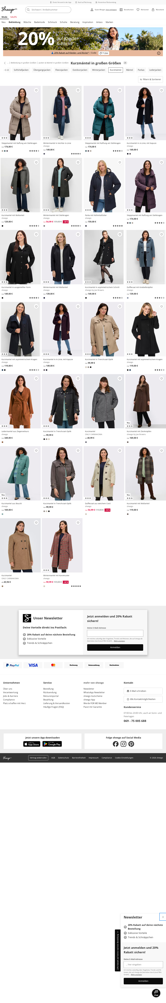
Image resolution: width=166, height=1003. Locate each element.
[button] (4, 63)
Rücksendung (50, 692)
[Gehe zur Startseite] (9, 10)
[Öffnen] (159, 53)
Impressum (94, 757)
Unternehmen (11, 682)
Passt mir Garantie (93, 706)
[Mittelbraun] (88, 367)
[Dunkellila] (7, 151)
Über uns (7, 688)
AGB (53, 757)
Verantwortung (10, 692)
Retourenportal (50, 696)
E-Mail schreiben (136, 692)
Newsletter (89, 688)
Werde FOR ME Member (95, 703)
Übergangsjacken (41, 69)
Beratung (74, 22)
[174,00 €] (20, 113)
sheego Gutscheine (93, 696)
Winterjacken (98, 69)
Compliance (9, 699)
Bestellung (48, 688)
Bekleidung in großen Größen (23, 62)
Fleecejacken (61, 69)
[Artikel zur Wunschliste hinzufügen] (36, 90)
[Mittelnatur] (44, 586)
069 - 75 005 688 (135, 721)
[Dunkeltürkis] (5, 151)
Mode (4, 17)
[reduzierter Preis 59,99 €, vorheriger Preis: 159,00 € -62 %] (62, 545)
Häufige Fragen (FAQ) (53, 706)
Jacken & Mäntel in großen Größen (54, 62)
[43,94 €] (20, 545)
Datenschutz (63, 757)
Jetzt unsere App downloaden (42, 737)
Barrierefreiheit (79, 757)
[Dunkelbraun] (128, 442)
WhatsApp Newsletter (94, 692)
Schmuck (52, 22)
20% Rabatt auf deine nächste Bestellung (117, 952)
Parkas (141, 69)
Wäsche (27, 22)
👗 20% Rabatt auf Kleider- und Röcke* (70, 52)
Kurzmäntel (115, 69)
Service (47, 682)
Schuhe (63, 22)
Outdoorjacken (80, 69)
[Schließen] (163, 917)
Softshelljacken (21, 69)
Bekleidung (14, 22)
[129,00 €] (20, 185)
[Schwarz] (2, 226)
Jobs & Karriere (10, 696)
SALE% (13, 17)
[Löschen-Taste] (68, 10)
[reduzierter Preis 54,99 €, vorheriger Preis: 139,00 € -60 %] (62, 185)
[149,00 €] (62, 113)
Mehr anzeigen (136, 974)
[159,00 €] (104, 185)
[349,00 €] (20, 401)
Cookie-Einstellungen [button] (124, 757)
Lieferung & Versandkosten (56, 703)
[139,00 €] (62, 257)
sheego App (89, 699)
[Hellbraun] (2, 151)
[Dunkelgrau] (44, 226)
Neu (4, 22)
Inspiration (87, 22)
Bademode (39, 22)
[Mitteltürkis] (2, 514)
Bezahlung (48, 699)
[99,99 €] (104, 329)
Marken (109, 22)
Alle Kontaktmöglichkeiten (142, 699)
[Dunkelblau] (44, 154)
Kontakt (128, 682)
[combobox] (53, 10)
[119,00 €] (20, 329)
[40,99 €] (104, 401)
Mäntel (129, 69)
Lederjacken (155, 69)
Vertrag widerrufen (38, 757)
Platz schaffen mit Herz (14, 703)
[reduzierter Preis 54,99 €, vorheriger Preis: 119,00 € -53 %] (104, 473)
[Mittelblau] (128, 298)
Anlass (99, 22)
